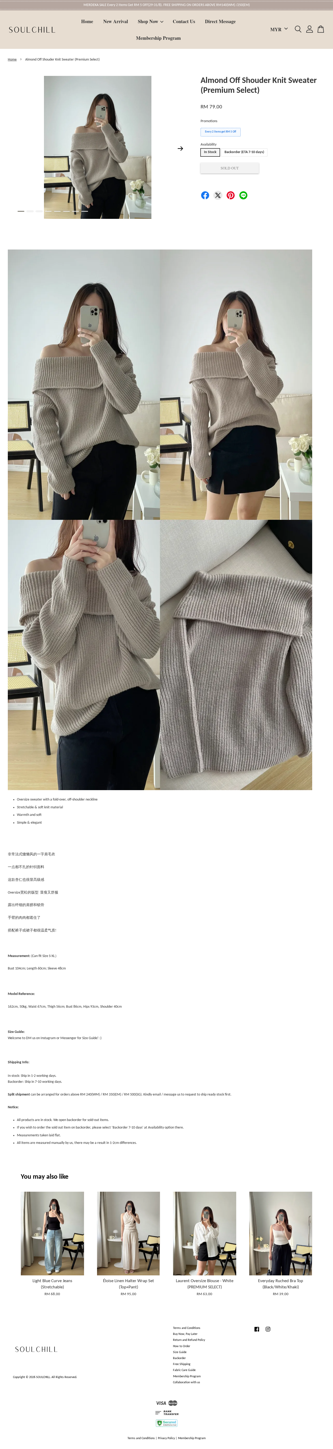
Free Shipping (181, 1364)
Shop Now (148, 21)
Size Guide (180, 1352)
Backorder (179, 1358)
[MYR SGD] (278, 29)
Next (180, 148)
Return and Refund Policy (189, 1340)
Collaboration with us (186, 1382)
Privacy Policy (166, 1438)
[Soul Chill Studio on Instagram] (268, 1332)
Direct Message (220, 21)
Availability (208, 145)
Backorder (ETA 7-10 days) (244, 152)
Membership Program (158, 38)
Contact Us (184, 21)
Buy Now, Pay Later (185, 1334)
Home (87, 21)
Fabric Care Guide (184, 1370)
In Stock (210, 152)
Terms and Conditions (186, 1328)
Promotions (209, 121)
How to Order (181, 1346)
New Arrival (115, 21)
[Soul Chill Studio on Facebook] (256, 1332)
